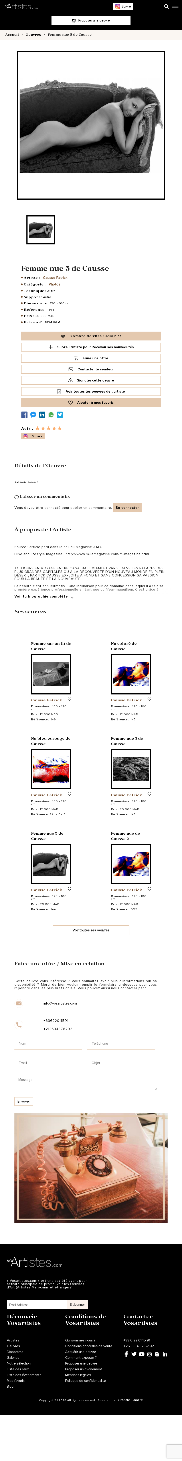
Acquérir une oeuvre (80, 1352)
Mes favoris (16, 1380)
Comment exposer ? (81, 1357)
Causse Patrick (55, 277)
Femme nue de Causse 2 (125, 837)
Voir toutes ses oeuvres (91, 930)
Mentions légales (78, 1375)
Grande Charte (130, 1400)
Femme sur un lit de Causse (51, 647)
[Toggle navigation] (175, 7)
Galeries (13, 1357)
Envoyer (24, 1101)
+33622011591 (56, 1021)
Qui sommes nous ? (80, 1340)
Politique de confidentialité (85, 1380)
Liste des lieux (18, 1369)
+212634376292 (58, 1029)
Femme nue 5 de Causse (47, 837)
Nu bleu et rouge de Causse (51, 742)
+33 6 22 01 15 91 (136, 1340)
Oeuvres (33, 35)
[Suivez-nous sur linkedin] (43, 414)
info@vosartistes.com (60, 1003)
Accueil (12, 35)
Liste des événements (24, 1375)
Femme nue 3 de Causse (127, 742)
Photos (54, 284)
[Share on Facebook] (25, 414)
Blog (10, 1386)
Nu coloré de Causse (124, 647)
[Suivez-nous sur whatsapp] (52, 414)
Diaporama (15, 1352)
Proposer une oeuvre (81, 1363)
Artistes (13, 1340)
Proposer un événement (83, 1369)
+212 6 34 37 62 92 (138, 1346)
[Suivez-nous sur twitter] (61, 414)
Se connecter (127, 507)
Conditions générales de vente (88, 1346)
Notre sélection (19, 1363)
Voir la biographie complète (41, 596)
